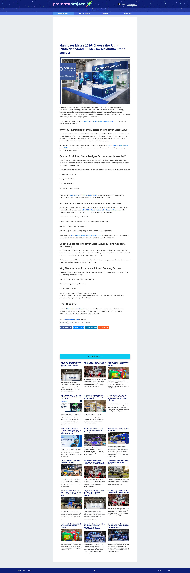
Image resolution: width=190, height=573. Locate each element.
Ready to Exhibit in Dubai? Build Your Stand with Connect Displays (118, 363)
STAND (71, 322)
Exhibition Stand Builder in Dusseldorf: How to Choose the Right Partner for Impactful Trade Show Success (71, 431)
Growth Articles (63, 13)
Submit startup (132, 4)
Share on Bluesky (79, 327)
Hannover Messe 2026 (75, 309)
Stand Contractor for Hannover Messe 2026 (86, 235)
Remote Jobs (105, 13)
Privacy (160, 570)
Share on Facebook (66, 327)
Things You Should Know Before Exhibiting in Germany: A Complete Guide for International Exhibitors (94, 526)
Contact (169, 570)
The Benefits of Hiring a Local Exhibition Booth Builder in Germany (93, 430)
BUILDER (77, 322)
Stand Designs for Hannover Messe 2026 (83, 195)
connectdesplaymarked (72, 319)
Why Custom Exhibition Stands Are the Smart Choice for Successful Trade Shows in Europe (71, 364)
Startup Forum (126, 13)
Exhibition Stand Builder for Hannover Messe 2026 (100, 121)
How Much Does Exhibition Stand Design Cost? (118, 429)
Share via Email (104, 327)
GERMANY (87, 322)
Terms (29, 570)
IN (82, 322)
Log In (123, 4)
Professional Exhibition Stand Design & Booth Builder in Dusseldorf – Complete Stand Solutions (117, 397)
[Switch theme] (119, 4)
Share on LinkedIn (92, 327)
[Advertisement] (95, 31)
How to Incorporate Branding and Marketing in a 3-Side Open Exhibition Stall (94, 396)
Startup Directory (84, 13)
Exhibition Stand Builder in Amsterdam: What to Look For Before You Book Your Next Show (95, 462)
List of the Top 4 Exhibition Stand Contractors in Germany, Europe (95, 363)
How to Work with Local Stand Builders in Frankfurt (70, 461)
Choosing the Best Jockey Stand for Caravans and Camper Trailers (118, 462)
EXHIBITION (63, 322)
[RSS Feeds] (94, 570)
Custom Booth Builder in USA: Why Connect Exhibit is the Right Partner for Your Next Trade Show (71, 493)
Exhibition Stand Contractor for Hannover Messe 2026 (102, 210)
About (19, 570)
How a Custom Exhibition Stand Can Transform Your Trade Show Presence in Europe (118, 525)
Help (24, 570)
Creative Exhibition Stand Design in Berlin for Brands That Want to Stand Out (71, 396)
